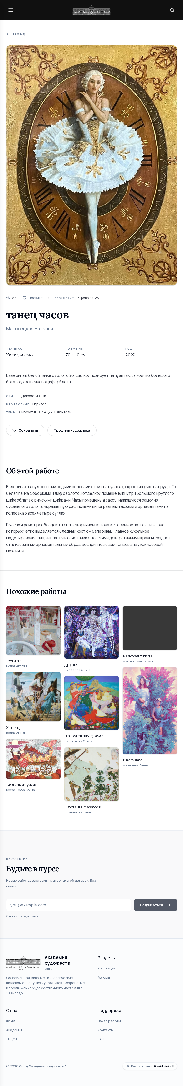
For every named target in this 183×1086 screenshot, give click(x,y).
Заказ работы (109, 1020)
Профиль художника (72, 430)
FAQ (101, 1039)
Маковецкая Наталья (29, 329)
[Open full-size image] (91, 165)
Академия (14, 1030)
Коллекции (106, 968)
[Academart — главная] (91, 10)
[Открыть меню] (10, 10)
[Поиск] (172, 10)
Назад (19, 34)
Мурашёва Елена (136, 765)
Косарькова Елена (20, 790)
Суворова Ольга (77, 670)
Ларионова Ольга (78, 741)
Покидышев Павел (78, 812)
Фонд (10, 1020)
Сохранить (28, 430)
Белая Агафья (16, 666)
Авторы (104, 977)
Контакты (105, 1030)
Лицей (11, 1039)
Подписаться (151, 904)
